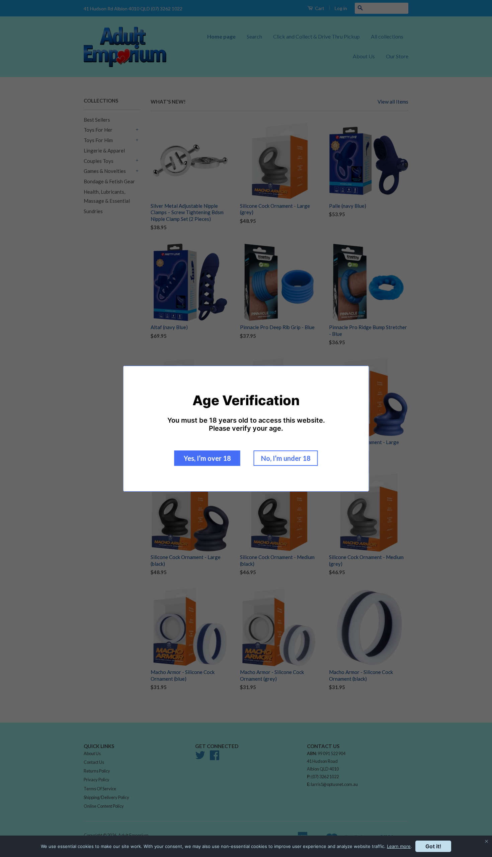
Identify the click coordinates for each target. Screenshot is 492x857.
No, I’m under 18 (286, 458)
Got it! (433, 846)
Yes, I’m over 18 (207, 458)
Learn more (399, 846)
